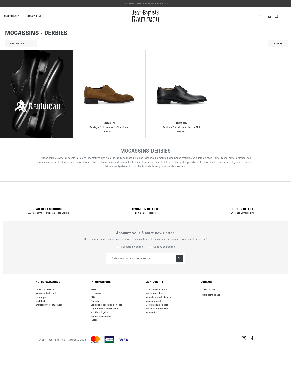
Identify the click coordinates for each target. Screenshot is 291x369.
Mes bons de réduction (157, 308)
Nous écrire (209, 289)
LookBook (40, 301)
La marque (41, 297)
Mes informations (155, 293)
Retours (95, 289)
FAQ (93, 297)
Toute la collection (45, 289)
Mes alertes (151, 312)
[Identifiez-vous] (259, 15)
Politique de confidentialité (104, 308)
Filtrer (278, 43)
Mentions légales (99, 312)
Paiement (95, 301)
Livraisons (96, 293)
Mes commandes (154, 301)
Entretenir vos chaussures (49, 304)
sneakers (180, 166)
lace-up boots (160, 166)
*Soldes (95, 319)
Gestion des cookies (101, 316)
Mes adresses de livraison (159, 297)
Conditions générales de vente (106, 304)
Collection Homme (132, 246)
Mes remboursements (157, 304)
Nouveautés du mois (46, 293)
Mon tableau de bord (156, 289)
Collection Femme (164, 246)
